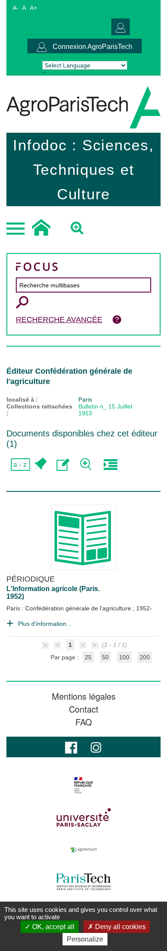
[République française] (83, 785)
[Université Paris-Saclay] (83, 817)
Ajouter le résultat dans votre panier (39, 464)
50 (105, 657)
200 (145, 657)
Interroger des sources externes (110, 464)
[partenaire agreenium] (83, 849)
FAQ (83, 722)
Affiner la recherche (86, 464)
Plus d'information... (45, 623)
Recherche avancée (59, 319)
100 (124, 657)
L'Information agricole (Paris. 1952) (53, 592)
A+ (33, 8)
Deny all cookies (119, 926)
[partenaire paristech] (83, 882)
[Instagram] (95, 747)
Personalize (85, 939)
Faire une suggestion (63, 464)
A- (15, 8)
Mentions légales (84, 696)
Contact (83, 709)
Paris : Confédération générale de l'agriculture (69, 608)
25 (88, 657)
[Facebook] (71, 747)
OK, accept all (52, 926)
